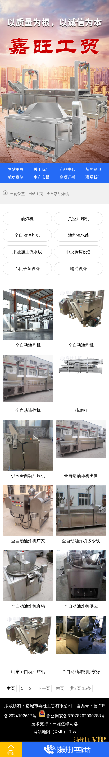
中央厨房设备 (78, 252)
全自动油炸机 (27, 235)
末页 (60, 688)
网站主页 (16, 169)
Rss (72, 732)
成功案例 (16, 177)
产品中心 (67, 169)
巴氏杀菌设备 (27, 268)
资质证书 (67, 177)
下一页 (43, 688)
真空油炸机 (78, 218)
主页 (11, 753)
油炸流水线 (78, 235)
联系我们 (93, 177)
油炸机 (27, 218)
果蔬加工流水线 (27, 252)
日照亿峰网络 (65, 724)
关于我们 (41, 169)
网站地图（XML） (50, 732)
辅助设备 (78, 268)
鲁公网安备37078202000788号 (75, 716)
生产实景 (41, 177)
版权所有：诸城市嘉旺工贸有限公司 (38, 706)
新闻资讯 (93, 169)
